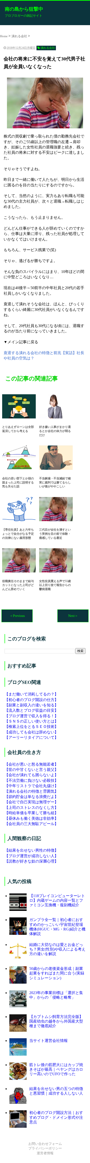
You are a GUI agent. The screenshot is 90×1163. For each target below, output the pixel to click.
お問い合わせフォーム (45, 1144)
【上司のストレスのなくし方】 (31, 807)
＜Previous (17, 616)
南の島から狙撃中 (24, 9)
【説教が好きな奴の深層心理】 (31, 861)
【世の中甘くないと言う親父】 (31, 770)
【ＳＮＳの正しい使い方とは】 (31, 721)
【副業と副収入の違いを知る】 (31, 705)
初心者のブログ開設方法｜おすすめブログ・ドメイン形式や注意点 (56, 1117)
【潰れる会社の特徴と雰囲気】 (31, 791)
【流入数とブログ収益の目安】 (31, 710)
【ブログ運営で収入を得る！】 (31, 716)
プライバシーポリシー (45, 1148)
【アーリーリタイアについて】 (31, 737)
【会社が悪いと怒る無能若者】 (31, 764)
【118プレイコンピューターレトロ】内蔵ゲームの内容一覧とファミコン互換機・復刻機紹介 (57, 900)
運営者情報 (45, 1153)
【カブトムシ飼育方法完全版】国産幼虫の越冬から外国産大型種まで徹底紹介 (56, 1021)
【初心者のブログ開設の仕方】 (31, 700)
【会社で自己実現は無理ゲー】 (31, 802)
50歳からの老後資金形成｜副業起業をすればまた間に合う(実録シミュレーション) (56, 973)
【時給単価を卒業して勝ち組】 (31, 813)
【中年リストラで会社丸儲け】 (31, 786)
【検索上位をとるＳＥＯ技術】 (31, 726)
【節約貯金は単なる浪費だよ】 (31, 797)
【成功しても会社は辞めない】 (31, 732)
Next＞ (73, 616)
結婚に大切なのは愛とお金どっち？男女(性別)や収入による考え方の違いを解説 (57, 949)
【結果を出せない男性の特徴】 (31, 850)
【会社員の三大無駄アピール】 (31, 824)
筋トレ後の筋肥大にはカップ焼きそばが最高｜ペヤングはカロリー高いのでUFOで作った (56, 1069)
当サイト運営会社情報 (48, 1041)
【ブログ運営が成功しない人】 (31, 856)
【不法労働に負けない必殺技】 (31, 780)
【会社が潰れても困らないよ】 (31, 775)
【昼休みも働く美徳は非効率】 (31, 818)
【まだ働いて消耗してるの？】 (31, 694)
